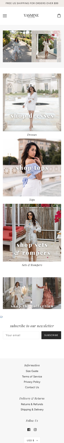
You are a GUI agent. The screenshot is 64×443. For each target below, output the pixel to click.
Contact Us (32, 387)
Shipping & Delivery (32, 409)
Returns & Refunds (32, 404)
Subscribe (51, 335)
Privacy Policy (32, 381)
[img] (29, 429)
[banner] (31, 15)
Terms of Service (32, 376)
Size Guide (32, 371)
